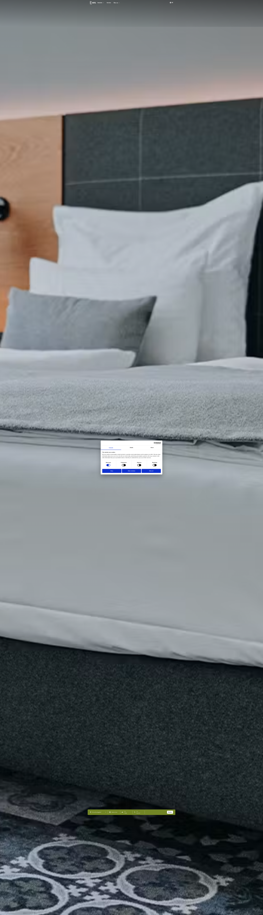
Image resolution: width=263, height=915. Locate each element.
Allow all (151, 470)
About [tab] (152, 447)
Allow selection (131, 470)
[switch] (124, 465)
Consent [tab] (111, 447)
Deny (112, 470)
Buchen (170, 812)
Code (137, 811)
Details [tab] (131, 447)
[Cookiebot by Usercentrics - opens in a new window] (155, 443)
